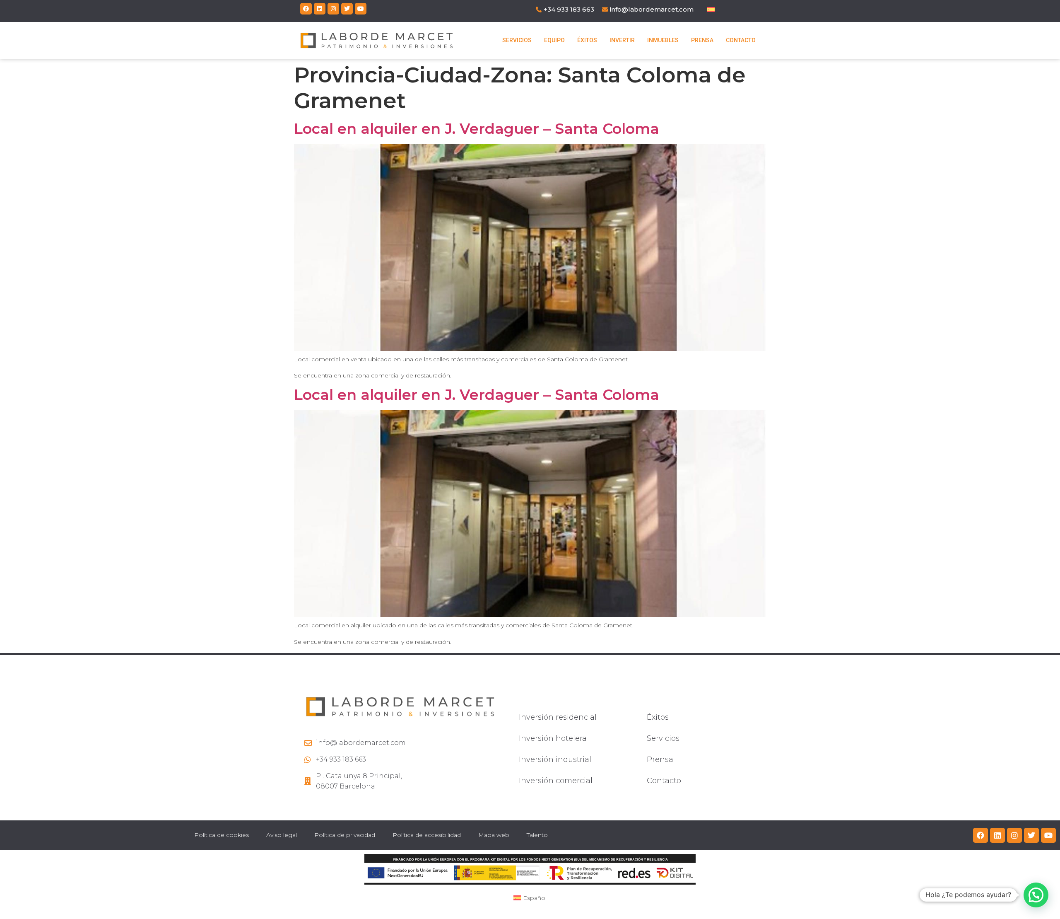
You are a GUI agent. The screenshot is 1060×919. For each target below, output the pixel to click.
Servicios (517, 40)
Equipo (554, 40)
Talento (537, 835)
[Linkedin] (319, 9)
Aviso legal (281, 835)
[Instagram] (333, 9)
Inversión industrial (555, 759)
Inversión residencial (558, 717)
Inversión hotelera (553, 738)
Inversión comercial (556, 780)
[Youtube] (360, 9)
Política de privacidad (344, 835)
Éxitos (587, 40)
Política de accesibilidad (427, 835)
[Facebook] (306, 9)
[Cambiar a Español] (711, 9)
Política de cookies (221, 835)
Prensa (702, 40)
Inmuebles (663, 40)
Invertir (622, 40)
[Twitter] (347, 9)
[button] (1036, 895)
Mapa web (493, 835)
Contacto (741, 40)
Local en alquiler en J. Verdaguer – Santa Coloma (476, 129)
